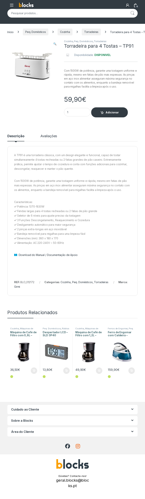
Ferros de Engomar (118, 328)
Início (10, 31)
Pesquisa (132, 13)
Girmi (17, 286)
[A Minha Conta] (128, 5)
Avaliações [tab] (48, 136)
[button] (54, 44)
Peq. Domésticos (35, 31)
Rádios (65, 328)
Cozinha (65, 31)
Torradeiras (91, 31)
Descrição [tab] (15, 136)
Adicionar (112, 112)
